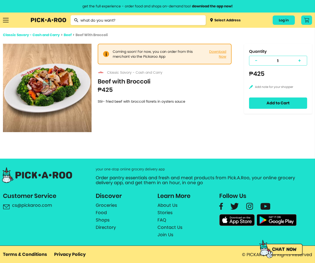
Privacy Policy (70, 254)
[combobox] (138, 20)
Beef (68, 34)
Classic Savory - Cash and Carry (31, 34)
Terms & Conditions (25, 254)
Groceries (106, 205)
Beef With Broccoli (92, 34)
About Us (167, 205)
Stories (165, 212)
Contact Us (170, 227)
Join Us (165, 234)
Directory (106, 227)
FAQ (162, 220)
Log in (284, 20)
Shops (103, 220)
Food (101, 212)
